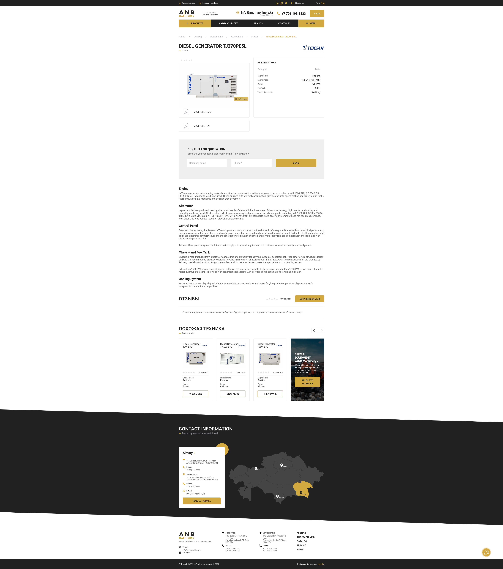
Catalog (198, 36)
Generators (237, 36)
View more (195, 393)
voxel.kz (321, 564)
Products (197, 23)
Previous (313, 330)
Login (317, 13)
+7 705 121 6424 (232, 551)
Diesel (254, 36)
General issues (266, 15)
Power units (216, 36)
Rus (318, 3)
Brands (258, 23)
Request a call (202, 500)
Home (182, 36)
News (300, 549)
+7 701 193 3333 (294, 13)
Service (301, 545)
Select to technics (307, 382)
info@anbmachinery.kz (257, 12)
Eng (323, 3)
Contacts (284, 23)
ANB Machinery (228, 23)
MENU (313, 23)
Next (321, 330)
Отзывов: (203, 372)
